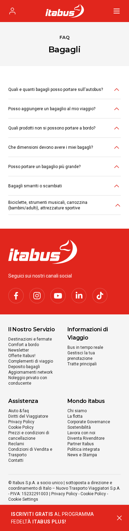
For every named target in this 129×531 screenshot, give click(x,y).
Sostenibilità (79, 427)
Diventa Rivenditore (86, 438)
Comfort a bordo (23, 344)
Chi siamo (77, 410)
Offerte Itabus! (21, 355)
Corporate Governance (88, 421)
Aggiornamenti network (30, 372)
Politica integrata (83, 449)
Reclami (16, 443)
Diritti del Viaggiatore (28, 416)
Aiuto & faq (18, 410)
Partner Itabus (80, 443)
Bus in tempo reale (85, 347)
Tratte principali (82, 364)
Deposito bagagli (24, 366)
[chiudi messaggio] (119, 518)
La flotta (75, 416)
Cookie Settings (23, 499)
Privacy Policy (21, 421)
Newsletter (18, 350)
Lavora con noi (81, 432)
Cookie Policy (21, 427)
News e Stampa (82, 454)
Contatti (15, 460)
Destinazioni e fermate (30, 339)
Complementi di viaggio (30, 361)
